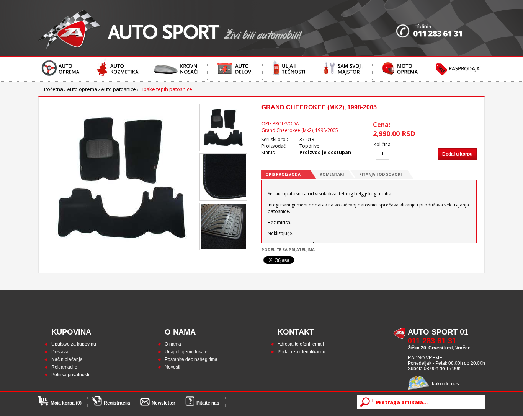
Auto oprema (82, 89)
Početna (53, 89)
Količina (382, 144)
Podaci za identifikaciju (301, 351)
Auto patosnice (118, 89)
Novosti (172, 367)
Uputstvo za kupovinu (73, 344)
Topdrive (309, 146)
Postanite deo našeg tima (191, 359)
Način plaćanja (67, 359)
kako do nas (445, 384)
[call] (440, 27)
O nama (173, 344)
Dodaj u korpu (457, 154)
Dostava (60, 351)
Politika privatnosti (70, 374)
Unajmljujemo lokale (186, 351)
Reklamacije (64, 367)
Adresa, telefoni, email (301, 344)
